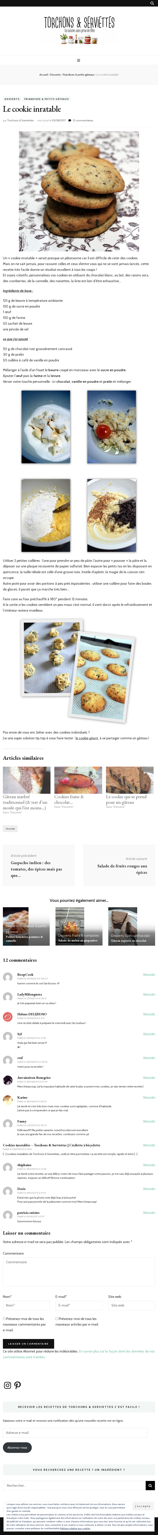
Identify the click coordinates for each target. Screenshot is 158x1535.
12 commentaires (83, 120)
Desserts (12, 99)
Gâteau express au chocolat (128, 940)
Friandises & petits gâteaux (46, 99)
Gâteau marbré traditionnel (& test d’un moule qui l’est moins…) (25, 802)
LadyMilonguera (29, 994)
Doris (21, 1188)
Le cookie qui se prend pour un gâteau (126, 799)
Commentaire (13, 1253)
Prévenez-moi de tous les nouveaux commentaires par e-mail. (24, 1324)
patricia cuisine (28, 1212)
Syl (19, 1034)
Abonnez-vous (17, 1447)
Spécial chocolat (137, 936)
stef (20, 1058)
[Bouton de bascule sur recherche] (152, 3)
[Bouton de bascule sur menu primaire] (79, 60)
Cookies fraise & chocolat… (69, 799)
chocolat (10, 828)
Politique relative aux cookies (75, 1528)
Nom (7, 1297)
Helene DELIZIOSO (32, 1014)
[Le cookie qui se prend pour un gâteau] (130, 780)
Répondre (149, 974)
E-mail (61, 1297)
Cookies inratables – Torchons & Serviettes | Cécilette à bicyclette (51, 1145)
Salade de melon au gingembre (77, 940)
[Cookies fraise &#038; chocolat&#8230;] (78, 780)
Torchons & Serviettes (20, 120)
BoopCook (25, 974)
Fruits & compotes (85, 935)
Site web (114, 1297)
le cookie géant (87, 738)
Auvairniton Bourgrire (34, 1077)
